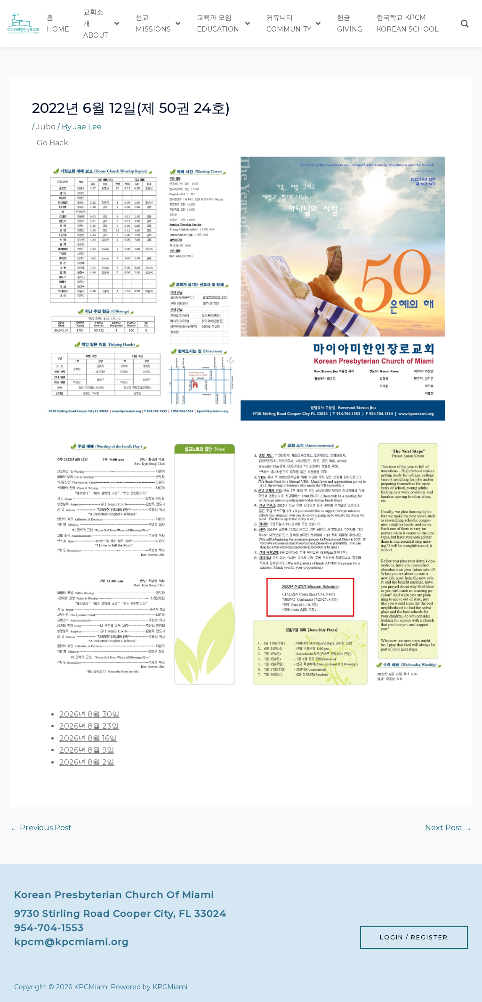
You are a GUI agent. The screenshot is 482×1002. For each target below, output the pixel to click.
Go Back (52, 142)
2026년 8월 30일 (89, 714)
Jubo (46, 126)
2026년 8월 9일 (86, 750)
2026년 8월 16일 (88, 738)
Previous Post (41, 828)
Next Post (448, 828)
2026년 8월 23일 (89, 726)
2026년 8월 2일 (86, 762)
